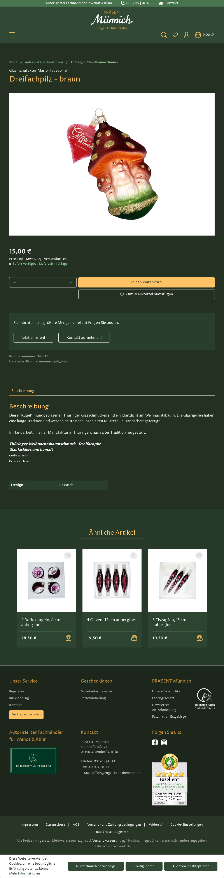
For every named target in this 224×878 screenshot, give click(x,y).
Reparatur (16, 691)
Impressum (29, 825)
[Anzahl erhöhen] (71, 282)
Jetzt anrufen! (33, 337)
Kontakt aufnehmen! (84, 337)
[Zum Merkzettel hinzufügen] (68, 555)
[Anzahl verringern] (14, 282)
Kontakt (15, 705)
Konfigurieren (144, 866)
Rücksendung (19, 698)
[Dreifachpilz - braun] (112, 164)
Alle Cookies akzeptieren (190, 866)
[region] (112, 164)
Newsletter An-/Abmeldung (164, 707)
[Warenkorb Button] (68, 638)
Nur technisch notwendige (96, 866)
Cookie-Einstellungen (186, 825)
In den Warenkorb (146, 282)
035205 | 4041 (138, 3)
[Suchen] (164, 35)
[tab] (23, 391)
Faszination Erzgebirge (169, 716)
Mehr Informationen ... (26, 873)
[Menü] (12, 35)
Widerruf (156, 825)
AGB (76, 825)
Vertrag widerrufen (26, 714)
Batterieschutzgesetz (112, 832)
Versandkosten (55, 259)
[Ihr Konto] (186, 35)
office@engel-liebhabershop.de (116, 773)
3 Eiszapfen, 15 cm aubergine (169, 622)
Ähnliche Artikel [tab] (112, 532)
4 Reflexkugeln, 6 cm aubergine (40, 622)
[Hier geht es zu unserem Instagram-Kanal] (164, 744)
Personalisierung (93, 698)
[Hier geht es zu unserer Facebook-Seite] (155, 744)
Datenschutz (55, 825)
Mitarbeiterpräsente (96, 691)
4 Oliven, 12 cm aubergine (111, 619)
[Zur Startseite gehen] (112, 20)
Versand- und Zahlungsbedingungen (114, 825)
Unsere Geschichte (166, 691)
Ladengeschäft (163, 698)
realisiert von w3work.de (112, 846)
